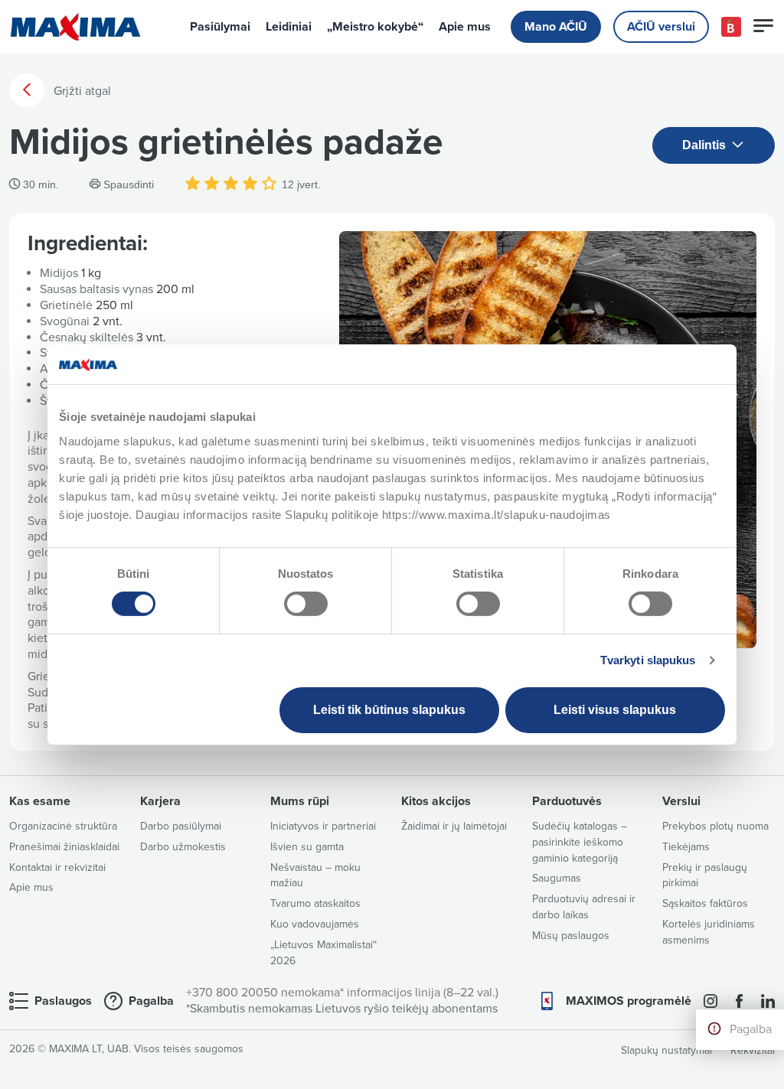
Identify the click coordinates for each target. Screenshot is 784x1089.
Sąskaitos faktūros (705, 903)
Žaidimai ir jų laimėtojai (454, 826)
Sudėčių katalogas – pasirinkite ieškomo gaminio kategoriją (579, 842)
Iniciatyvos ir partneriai (323, 826)
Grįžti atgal (81, 91)
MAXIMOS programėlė (628, 1001)
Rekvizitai (752, 1050)
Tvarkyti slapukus (648, 660)
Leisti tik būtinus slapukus (389, 709)
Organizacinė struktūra (63, 826)
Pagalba (751, 1029)
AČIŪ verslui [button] (661, 26)
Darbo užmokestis (183, 846)
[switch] (306, 604)
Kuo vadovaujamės (314, 924)
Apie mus (465, 26)
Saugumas (556, 878)
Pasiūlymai (220, 26)
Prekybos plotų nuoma (715, 826)
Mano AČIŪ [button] (555, 26)
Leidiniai (289, 26)
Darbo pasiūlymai (180, 826)
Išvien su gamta (307, 846)
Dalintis (705, 145)
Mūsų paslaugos (570, 935)
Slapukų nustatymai (666, 1050)
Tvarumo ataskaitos (315, 903)
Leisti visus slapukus (615, 709)
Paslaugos (63, 1001)
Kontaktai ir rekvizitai (57, 867)
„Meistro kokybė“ (375, 26)
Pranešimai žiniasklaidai (64, 846)
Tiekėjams (686, 846)
